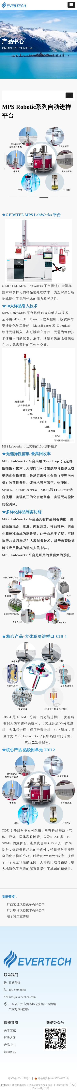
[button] (71, 5)
